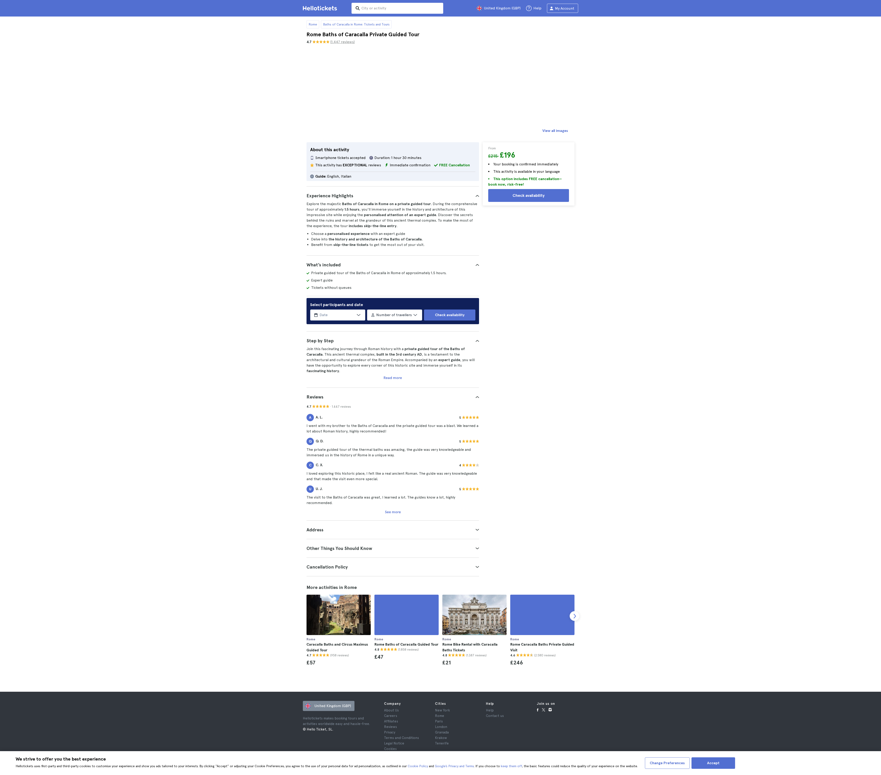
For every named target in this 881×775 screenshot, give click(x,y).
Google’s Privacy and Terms (454, 766)
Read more (393, 378)
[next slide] (574, 616)
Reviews (390, 727)
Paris (439, 721)
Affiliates (391, 721)
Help (490, 710)
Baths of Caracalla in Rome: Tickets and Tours (356, 24)
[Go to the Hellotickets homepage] (320, 8)
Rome (313, 24)
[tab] (393, 195)
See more (393, 512)
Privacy (389, 732)
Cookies (390, 749)
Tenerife (442, 743)
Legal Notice (394, 743)
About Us (391, 710)
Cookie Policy (418, 766)
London (441, 727)
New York (442, 710)
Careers (390, 716)
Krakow (441, 738)
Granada (442, 732)
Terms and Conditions (401, 738)
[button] (393, 195)
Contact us (495, 716)
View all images (555, 130)
